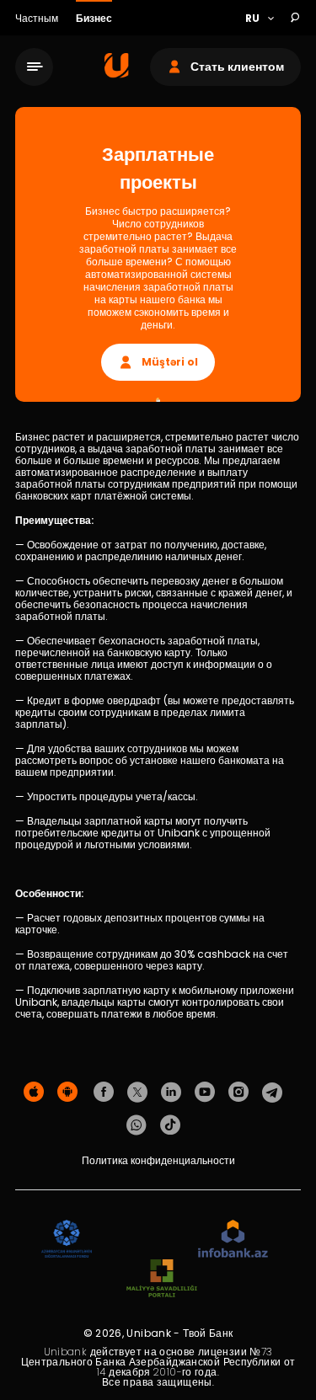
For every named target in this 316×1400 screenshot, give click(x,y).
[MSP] (161, 1279)
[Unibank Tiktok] (170, 1125)
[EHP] (145, 1239)
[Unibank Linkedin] (171, 1092)
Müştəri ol (170, 362)
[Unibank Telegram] (272, 1092)
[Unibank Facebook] (104, 1092)
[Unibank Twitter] (137, 1092)
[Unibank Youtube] (205, 1092)
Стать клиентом (237, 66)
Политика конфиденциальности (158, 1160)
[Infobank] (233, 1239)
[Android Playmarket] (67, 1092)
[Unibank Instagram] (238, 1092)
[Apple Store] (34, 1092)
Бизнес (94, 18)
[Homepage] (116, 74)
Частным (38, 18)
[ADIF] (66, 1239)
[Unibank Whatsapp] (136, 1125)
